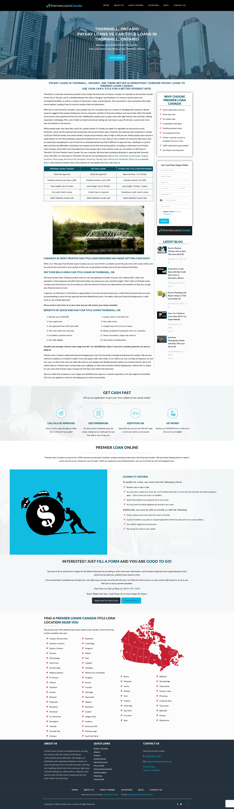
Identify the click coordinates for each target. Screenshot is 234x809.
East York (128, 711)
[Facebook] (177, 804)
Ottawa (52, 683)
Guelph (88, 712)
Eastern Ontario (56, 648)
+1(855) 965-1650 (153, 756)
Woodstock (164, 720)
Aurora (138, 159)
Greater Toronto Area (58, 639)
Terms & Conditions (151, 770)
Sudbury (88, 722)
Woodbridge (164, 681)
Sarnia (126, 686)
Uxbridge (89, 692)
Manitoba (98, 776)
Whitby (127, 691)
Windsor (53, 697)
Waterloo (128, 681)
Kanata (162, 716)
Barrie (126, 677)
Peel (87, 658)
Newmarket (164, 686)
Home (75, 790)
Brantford (89, 707)
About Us (89, 790)
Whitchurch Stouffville (118, 159)
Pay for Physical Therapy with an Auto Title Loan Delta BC (177, 251)
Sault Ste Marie (91, 736)
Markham (48, 159)
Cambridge (89, 644)
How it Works (107, 790)
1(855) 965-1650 (131, 589)
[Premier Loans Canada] (64, 5)
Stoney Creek (165, 691)
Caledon (88, 663)
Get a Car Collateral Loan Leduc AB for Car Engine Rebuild (177, 316)
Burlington (53, 722)
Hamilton (53, 687)
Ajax (105, 159)
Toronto (52, 653)
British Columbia (101, 749)
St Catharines (55, 717)
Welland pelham (56, 673)
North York (54, 663)
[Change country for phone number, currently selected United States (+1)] (162, 200)
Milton (131, 159)
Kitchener (53, 712)
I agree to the (172, 213)
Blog (141, 790)
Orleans (127, 701)
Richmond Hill (70, 159)
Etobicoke (123, 156)
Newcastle (89, 697)
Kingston (89, 648)
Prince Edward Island (103, 769)
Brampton (81, 159)
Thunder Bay (54, 731)
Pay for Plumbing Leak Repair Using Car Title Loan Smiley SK (177, 296)
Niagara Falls (90, 717)
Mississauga (58, 159)
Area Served (99, 779)
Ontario (97, 756)
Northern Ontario (56, 644)
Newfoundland (100, 773)
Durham (88, 687)
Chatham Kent (165, 701)
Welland (162, 677)
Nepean (88, 702)
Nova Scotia (99, 766)
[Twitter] (181, 804)
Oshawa (52, 736)
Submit (164, 221)
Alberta (97, 752)
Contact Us (156, 790)
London (52, 692)
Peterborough (91, 731)
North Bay (128, 706)
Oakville (99, 159)
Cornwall (128, 716)
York (116, 156)
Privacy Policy (149, 767)
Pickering (91, 159)
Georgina (89, 668)
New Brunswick (100, 762)
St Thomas (53, 678)
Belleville (163, 711)
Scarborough (134, 156)
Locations (126, 790)
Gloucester (164, 706)
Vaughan (144, 156)
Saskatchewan (100, 759)
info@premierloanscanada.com (159, 762)
